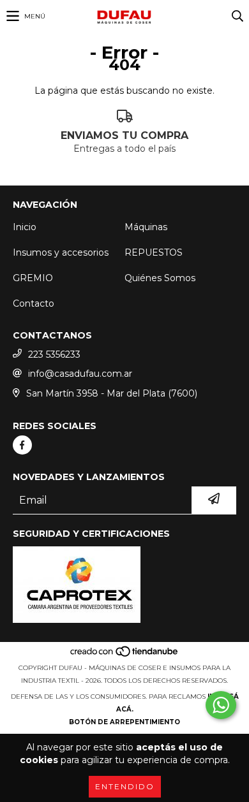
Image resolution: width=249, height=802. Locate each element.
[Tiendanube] (125, 655)
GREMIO (33, 278)
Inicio (24, 227)
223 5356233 (54, 354)
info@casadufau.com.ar (80, 373)
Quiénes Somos (159, 278)
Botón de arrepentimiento (124, 722)
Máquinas (145, 227)
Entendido (125, 786)
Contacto (33, 303)
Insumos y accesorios (61, 252)
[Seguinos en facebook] (22, 445)
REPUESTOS (153, 252)
